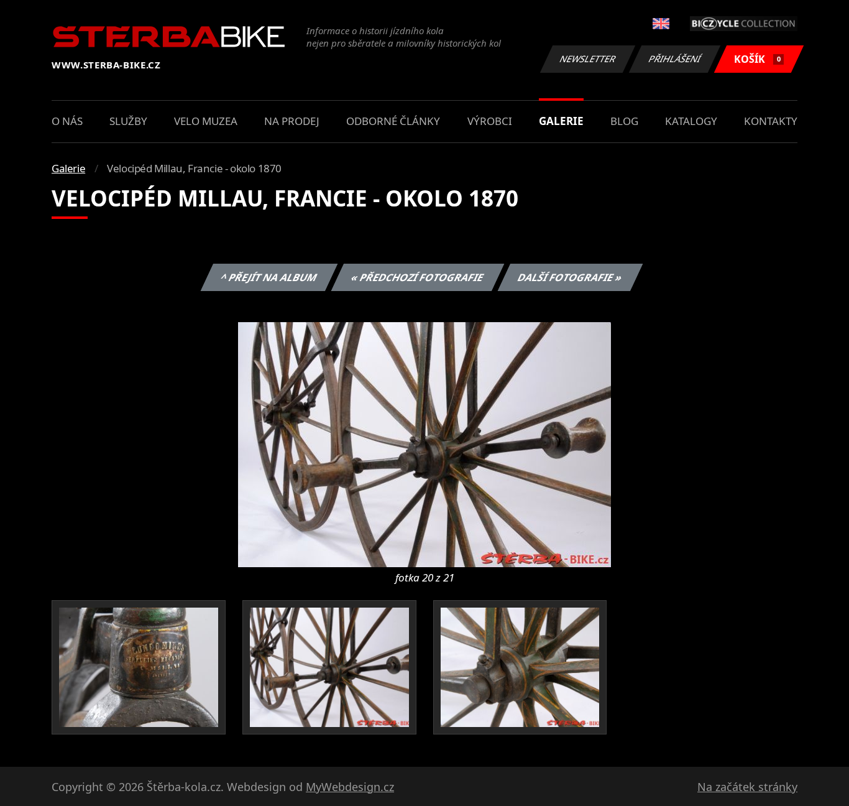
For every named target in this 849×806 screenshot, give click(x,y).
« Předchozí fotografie (417, 277)
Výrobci (489, 121)
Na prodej (291, 121)
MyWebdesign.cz (350, 786)
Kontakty (770, 121)
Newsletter (588, 59)
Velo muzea (205, 121)
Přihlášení (675, 59)
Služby (128, 121)
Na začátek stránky (747, 786)
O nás (67, 121)
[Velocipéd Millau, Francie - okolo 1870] (424, 443)
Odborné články (393, 121)
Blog (624, 121)
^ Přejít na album (268, 277)
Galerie (561, 121)
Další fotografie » (570, 277)
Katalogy (691, 121)
